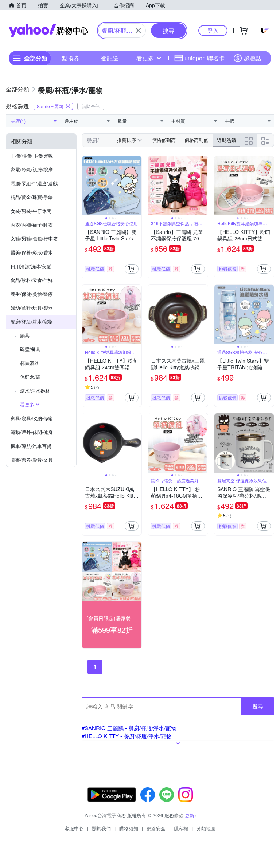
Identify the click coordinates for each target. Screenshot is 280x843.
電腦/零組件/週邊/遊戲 (34, 183)
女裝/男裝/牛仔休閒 (31, 210)
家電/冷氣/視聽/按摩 (32, 169)
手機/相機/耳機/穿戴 (32, 155)
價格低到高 (164, 139)
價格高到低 (196, 139)
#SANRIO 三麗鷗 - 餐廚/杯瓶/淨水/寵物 (129, 728)
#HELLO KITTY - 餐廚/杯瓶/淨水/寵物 (127, 736)
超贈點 (252, 58)
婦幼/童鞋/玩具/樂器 (32, 307)
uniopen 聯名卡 (204, 58)
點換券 (70, 58)
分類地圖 (206, 828)
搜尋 (257, 706)
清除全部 (91, 106)
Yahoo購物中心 (48, 30)
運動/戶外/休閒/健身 (32, 432)
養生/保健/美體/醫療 (32, 293)
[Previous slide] (87, 186)
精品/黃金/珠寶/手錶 (32, 197)
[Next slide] (136, 186)
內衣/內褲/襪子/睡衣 (32, 224)
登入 (212, 30)
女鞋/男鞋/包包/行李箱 (34, 238)
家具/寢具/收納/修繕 (32, 418)
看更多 (145, 58)
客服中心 (74, 828)
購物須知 (128, 828)
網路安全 (156, 828)
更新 (189, 815)
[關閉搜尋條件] (138, 30)
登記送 (109, 58)
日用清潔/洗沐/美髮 (31, 266)
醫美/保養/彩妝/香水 (32, 252)
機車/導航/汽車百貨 (31, 445)
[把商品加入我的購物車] (132, 269)
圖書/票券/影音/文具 (32, 459)
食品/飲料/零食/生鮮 (32, 280)
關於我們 (101, 828)
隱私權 (181, 828)
